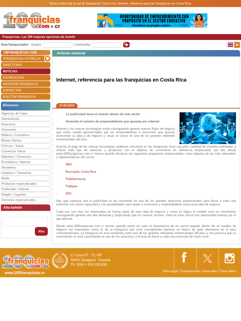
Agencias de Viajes (15, 113)
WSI (69, 193)
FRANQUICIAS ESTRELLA (21, 58)
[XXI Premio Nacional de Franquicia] (60, 260)
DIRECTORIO (12, 65)
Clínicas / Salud (12, 146)
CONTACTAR (12, 90)
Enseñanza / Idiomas (16, 162)
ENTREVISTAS (13, 77)
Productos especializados (19, 183)
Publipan (72, 186)
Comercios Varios (14, 151)
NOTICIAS (10, 71)
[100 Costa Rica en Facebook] (184, 256)
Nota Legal (170, 271)
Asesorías (9, 124)
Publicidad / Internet (15, 189)
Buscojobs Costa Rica (81, 171)
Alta (41, 231)
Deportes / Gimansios (16, 156)
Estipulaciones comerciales (199, 271)
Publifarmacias (76, 179)
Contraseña (82, 44)
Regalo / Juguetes (14, 194)
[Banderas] (233, 45)
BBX (69, 164)
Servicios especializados (19, 200)
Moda (5, 178)
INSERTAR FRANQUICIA (20, 84)
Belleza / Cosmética (15, 135)
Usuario (36, 44)
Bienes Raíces (12, 140)
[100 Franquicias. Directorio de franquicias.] (32, 20)
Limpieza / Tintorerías (16, 173)
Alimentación (10, 119)
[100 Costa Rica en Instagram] (229, 257)
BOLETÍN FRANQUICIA (19, 96)
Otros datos (228, 271)
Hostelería (9, 167)
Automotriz (9, 129)
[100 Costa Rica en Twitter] (207, 257)
